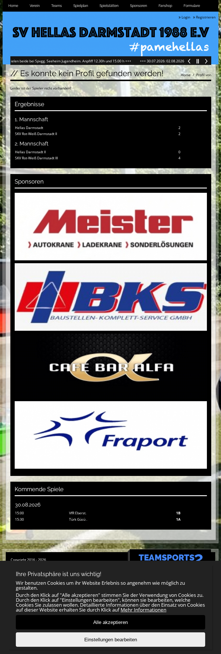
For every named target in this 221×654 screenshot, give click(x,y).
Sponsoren (138, 6)
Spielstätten (109, 6)
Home (13, 6)
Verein (35, 6)
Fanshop (165, 6)
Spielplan (80, 6)
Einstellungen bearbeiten (110, 639)
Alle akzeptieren (110, 622)
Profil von (203, 74)
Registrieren (205, 17)
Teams (56, 6)
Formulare (192, 6)
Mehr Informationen (143, 609)
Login (185, 17)
